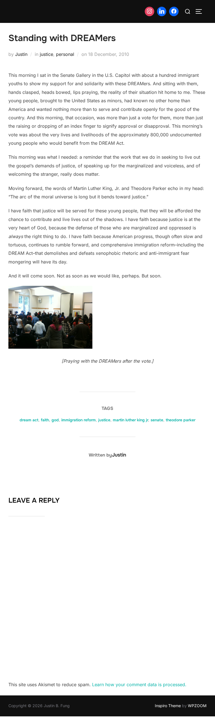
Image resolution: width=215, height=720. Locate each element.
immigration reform (78, 419)
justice (46, 54)
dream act (29, 419)
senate (157, 419)
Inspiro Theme (168, 705)
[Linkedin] (162, 11)
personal (65, 54)
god (55, 419)
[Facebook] (174, 11)
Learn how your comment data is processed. (139, 684)
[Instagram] (149, 11)
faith (45, 419)
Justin (21, 54)
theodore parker (180, 419)
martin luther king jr (130, 419)
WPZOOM (197, 705)
